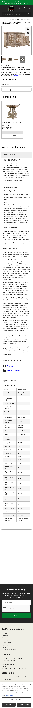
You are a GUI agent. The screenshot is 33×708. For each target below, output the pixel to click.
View (12, 132)
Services (4, 638)
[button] (3, 8)
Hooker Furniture (13, 83)
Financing (5, 640)
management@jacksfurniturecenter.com (15, 668)
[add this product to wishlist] (28, 33)
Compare (13, 135)
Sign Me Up (16, 615)
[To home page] (11, 8)
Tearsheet (10, 366)
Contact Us (5, 647)
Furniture (3, 19)
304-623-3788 (12, 664)
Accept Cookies (24, 704)
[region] (16, 695)
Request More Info (17, 89)
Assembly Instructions (14, 370)
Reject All (8, 704)
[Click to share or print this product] (28, 29)
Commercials (6, 643)
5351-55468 (9, 84)
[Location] (20, 8)
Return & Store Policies (9, 650)
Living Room (11, 19)
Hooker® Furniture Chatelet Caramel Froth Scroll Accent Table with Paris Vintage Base (11, 124)
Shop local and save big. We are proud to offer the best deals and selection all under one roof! (17, 2)
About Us (5, 645)
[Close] (31, 685)
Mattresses (5, 636)
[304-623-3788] (25, 8)
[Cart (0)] (30, 8)
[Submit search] (28, 14)
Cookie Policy (9, 695)
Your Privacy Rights (16, 699)
